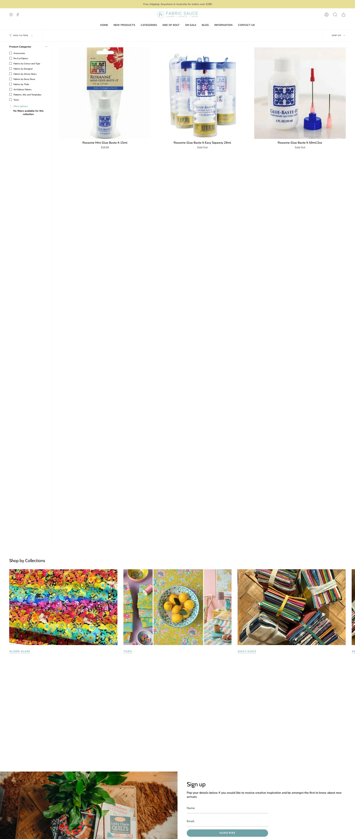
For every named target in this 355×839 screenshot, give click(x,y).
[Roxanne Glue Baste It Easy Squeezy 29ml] (202, 93)
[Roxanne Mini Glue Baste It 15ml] (105, 93)
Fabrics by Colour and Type (26, 63)
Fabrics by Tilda (21, 84)
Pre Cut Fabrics (20, 58)
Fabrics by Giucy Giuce (24, 79)
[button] (335, 14)
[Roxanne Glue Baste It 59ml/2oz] (300, 93)
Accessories (19, 53)
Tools (16, 99)
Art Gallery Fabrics (22, 89)
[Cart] (343, 14)
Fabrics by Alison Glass (25, 73)
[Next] (349, 607)
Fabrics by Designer (23, 68)
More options (20, 106)
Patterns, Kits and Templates (27, 94)
